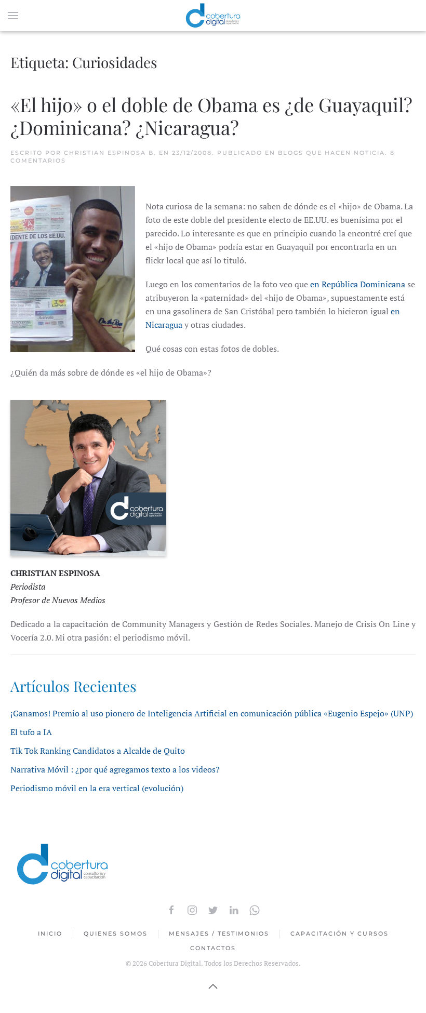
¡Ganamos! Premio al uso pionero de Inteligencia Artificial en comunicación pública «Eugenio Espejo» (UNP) (211, 713)
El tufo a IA (31, 732)
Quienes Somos (116, 933)
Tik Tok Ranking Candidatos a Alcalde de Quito (97, 750)
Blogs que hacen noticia (331, 152)
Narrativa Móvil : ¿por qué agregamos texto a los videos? (115, 769)
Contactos (213, 948)
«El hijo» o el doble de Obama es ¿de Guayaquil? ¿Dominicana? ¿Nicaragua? (211, 115)
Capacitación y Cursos (339, 933)
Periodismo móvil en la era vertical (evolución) (96, 788)
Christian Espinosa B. (110, 152)
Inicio (50, 933)
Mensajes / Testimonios (219, 933)
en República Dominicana (357, 284)
